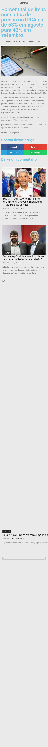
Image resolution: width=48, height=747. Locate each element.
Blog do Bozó (17, 208)
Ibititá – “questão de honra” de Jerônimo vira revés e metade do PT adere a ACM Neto (22, 201)
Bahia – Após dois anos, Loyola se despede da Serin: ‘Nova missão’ (23, 258)
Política (7, 195)
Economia (24, 3)
